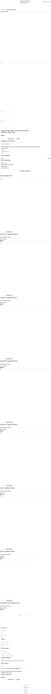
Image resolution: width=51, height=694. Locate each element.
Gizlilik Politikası (4, 651)
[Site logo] (25, 1)
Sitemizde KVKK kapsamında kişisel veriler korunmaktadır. (12, 660)
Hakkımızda (3, 630)
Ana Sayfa (3, 9)
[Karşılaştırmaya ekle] (1, 597)
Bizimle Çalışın (4, 635)
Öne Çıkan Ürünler (4, 644)
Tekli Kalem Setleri (11, 9)
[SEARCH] (50, 4)
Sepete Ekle (10, 138)
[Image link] (25, 620)
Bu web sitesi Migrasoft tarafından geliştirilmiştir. (11, 671)
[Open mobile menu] (2, 2)
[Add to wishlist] (8, 597)
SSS (2, 632)
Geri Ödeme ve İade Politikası (7, 655)
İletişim (2, 637)
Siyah (49, 158)
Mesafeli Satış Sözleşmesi (6, 653)
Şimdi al (18, 138)
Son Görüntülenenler (5, 642)
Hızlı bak (4, 597)
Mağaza (2, 646)
